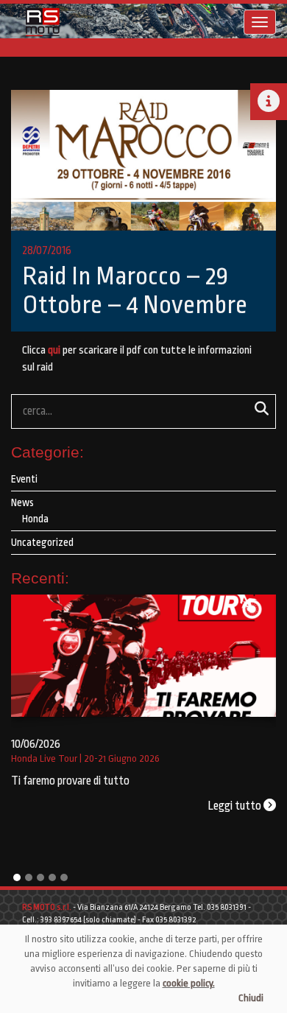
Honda (35, 519)
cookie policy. (189, 983)
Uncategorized (42, 542)
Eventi (24, 479)
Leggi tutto (235, 806)
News (22, 502)
